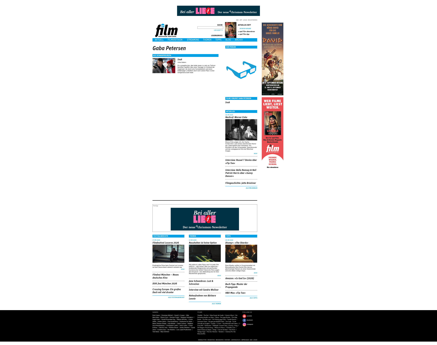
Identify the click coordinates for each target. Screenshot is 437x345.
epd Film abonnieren (247, 31)
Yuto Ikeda (155, 332)
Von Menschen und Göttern (230, 323)
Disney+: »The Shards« (236, 243)
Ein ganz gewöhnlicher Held (216, 321)
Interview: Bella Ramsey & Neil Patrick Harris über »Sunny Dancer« (240, 173)
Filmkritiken (175, 40)
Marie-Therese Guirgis (159, 323)
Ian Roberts (171, 329)
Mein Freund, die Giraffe (217, 315)
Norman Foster (174, 317)
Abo (237, 20)
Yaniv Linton (183, 325)
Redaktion (211, 340)
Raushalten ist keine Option (203, 243)
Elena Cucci (164, 317)
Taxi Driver (232, 329)
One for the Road (222, 329)
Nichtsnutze (208, 325)
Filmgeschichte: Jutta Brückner (240, 183)
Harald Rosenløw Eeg (168, 319)
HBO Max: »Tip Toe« (235, 293)
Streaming (193, 40)
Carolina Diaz (161, 329)
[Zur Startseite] (166, 37)
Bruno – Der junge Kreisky (223, 317)
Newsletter (202, 340)
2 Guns (219, 323)
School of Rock (229, 315)
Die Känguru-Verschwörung (205, 327)
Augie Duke (156, 319)
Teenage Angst (201, 332)
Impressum (245, 340)
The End (206, 315)
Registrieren (252, 20)
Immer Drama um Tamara (204, 329)
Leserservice (216, 35)
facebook (250, 320)
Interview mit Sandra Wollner (204, 290)
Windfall (199, 315)
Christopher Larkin (172, 325)
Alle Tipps (253, 298)
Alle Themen (216, 304)
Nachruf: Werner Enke (236, 117)
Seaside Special (231, 319)
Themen (207, 40)
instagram (250, 324)
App (241, 20)
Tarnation (221, 332)
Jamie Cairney (181, 323)
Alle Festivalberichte (176, 297)
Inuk (180, 59)
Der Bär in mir (207, 319)
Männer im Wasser (220, 327)
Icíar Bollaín (171, 323)
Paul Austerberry (173, 321)
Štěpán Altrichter (182, 319)
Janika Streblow (185, 327)
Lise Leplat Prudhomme (184, 329)
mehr (255, 153)
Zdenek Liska (163, 327)
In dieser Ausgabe (245, 28)
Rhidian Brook (173, 327)
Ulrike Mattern (182, 62)
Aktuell (159, 40)
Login (245, 20)
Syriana (213, 323)
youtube (249, 316)
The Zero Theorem (212, 332)
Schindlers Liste (230, 327)
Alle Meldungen (251, 188)
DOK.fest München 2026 (164, 283)
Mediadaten (220, 340)
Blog (228, 40)
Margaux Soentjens (187, 317)
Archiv (239, 40)
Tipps (218, 40)
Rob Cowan (156, 315)
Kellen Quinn (162, 321)
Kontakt (227, 340)
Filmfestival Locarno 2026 (165, 243)
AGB (251, 340)
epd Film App (244, 34)
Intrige (214, 329)
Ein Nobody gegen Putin (219, 319)
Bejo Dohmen (165, 332)
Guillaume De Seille (186, 321)
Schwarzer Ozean (202, 321)
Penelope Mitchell (167, 315)
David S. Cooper (179, 315)
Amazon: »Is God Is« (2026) (239, 278)
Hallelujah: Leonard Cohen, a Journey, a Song (225, 325)
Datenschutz (235, 340)
